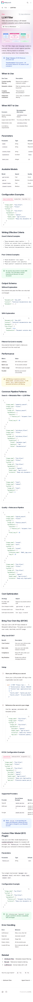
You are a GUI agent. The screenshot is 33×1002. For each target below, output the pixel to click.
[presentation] (14, 199)
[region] (16, 151)
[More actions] (31, 2)
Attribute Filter (9, 959)
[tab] (8, 199)
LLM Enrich (8, 965)
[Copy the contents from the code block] (29, 199)
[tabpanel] (16, 214)
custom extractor (7, 842)
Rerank (6, 962)
